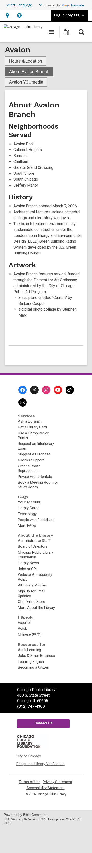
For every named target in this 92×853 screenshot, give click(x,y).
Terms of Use (29, 782)
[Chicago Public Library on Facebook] (22, 390)
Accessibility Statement (45, 788)
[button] (7, 15)
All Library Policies (32, 585)
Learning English (31, 661)
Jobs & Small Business (36, 655)
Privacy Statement (57, 782)
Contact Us (44, 723)
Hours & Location (25, 61)
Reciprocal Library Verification (40, 764)
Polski (22, 628)
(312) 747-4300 (31, 706)
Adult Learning (29, 650)
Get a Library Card (32, 427)
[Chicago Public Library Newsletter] (22, 402)
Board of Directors (33, 546)
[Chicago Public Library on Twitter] (34, 390)
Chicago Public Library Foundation (35, 554)
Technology (27, 514)
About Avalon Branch (29, 71)
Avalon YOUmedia (26, 82)
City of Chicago (28, 756)
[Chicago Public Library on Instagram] (46, 390)
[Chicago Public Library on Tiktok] (70, 390)
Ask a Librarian (30, 421)
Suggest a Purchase (34, 454)
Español (24, 622)
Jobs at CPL (28, 569)
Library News (28, 563)
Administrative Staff (34, 540)
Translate (77, 5)
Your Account (29, 502)
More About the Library (36, 607)
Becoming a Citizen (33, 667)
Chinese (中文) (30, 634)
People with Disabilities (36, 520)
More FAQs (27, 525)
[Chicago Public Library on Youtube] (58, 390)
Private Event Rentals (35, 476)
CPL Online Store (31, 602)
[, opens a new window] (32, 748)
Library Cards (28, 508)
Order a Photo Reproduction (29, 468)
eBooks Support (31, 460)
